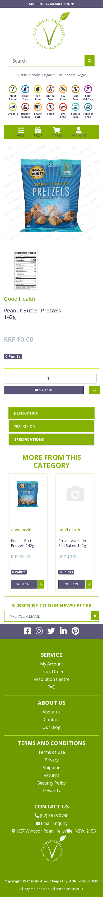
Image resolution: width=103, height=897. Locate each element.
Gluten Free (50, 97)
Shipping (51, 767)
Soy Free (63, 97)
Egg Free (38, 97)
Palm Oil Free (88, 97)
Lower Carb (38, 115)
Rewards (51, 791)
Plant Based (13, 97)
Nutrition (24, 426)
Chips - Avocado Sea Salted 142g (72, 543)
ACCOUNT (79, 135)
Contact (51, 719)
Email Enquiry (54, 823)
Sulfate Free (75, 115)
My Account (51, 664)
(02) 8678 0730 (53, 815)
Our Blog (51, 727)
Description (26, 413)
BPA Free (63, 115)
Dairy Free (25, 97)
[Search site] (89, 61)
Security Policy (52, 783)
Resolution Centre (51, 679)
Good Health (19, 298)
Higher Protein (25, 115)
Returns (51, 775)
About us (51, 712)
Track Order (52, 671)
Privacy (52, 760)
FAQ (51, 687)
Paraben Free (88, 115)
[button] (85, 880)
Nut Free (75, 97)
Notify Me (45, 390)
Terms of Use (51, 752)
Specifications (29, 439)
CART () (56, 135)
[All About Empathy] (51, 30)
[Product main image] (51, 193)
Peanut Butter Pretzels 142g (23, 543)
